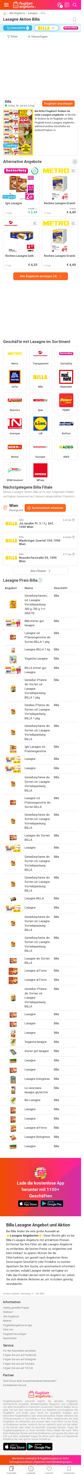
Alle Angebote (17, 13)
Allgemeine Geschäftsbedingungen (52, 1462)
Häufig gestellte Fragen (16, 1307)
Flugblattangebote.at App (17, 1325)
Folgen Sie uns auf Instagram (19, 1359)
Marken (7, 1320)
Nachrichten (10, 1338)
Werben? (8, 1312)
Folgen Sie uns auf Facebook (19, 1355)
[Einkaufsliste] (67, 5)
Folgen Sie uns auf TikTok (18, 1368)
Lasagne (33, 13)
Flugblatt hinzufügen (14, 1334)
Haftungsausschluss (20, 1462)
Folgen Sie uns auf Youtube (18, 1363)
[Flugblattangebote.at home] (24, 5)
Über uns (8, 1329)
